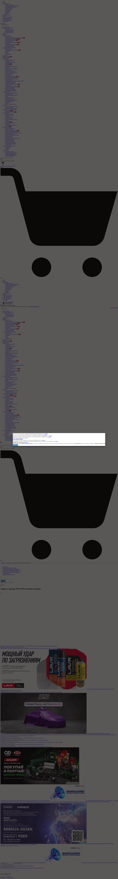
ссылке (46, 433)
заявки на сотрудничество (27, 443)
